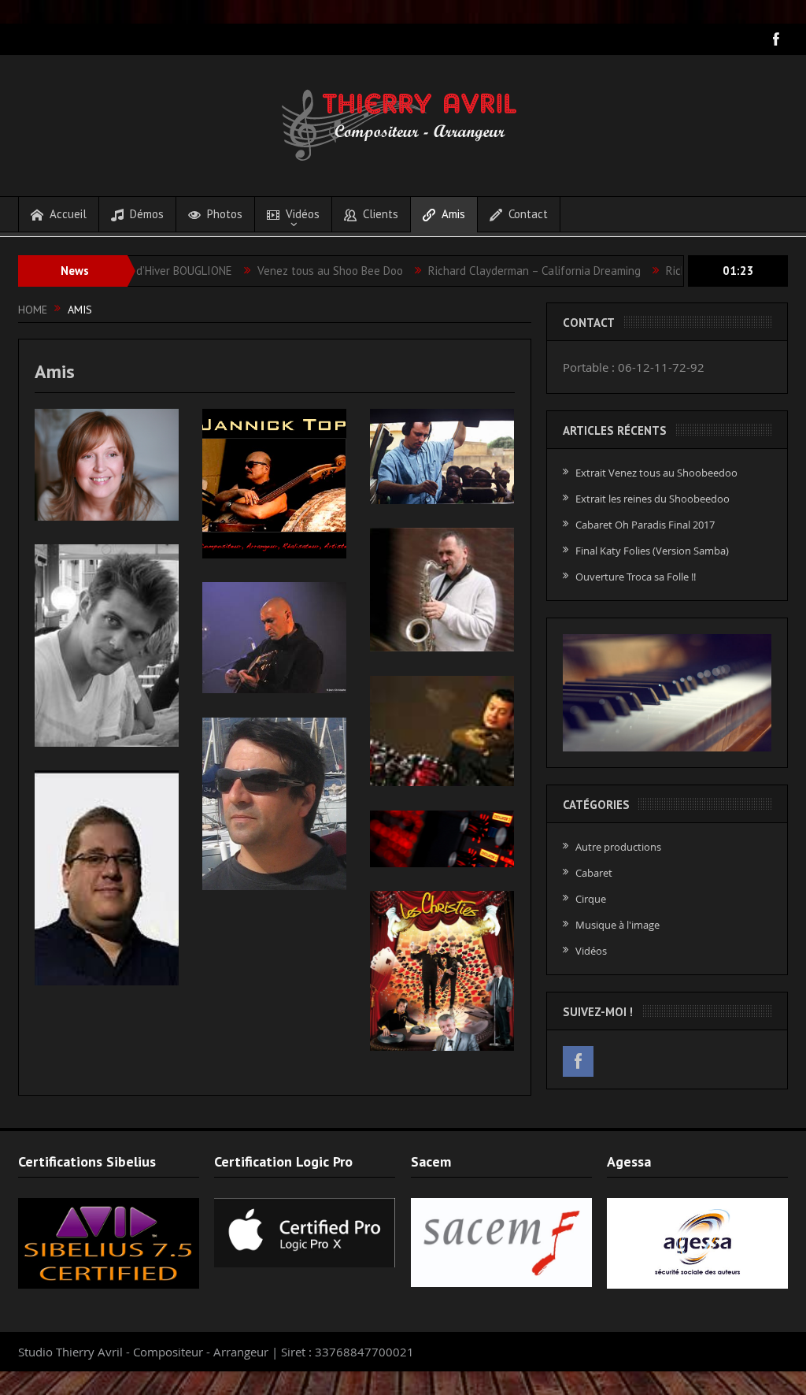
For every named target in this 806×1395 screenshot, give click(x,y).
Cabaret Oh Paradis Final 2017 (645, 525)
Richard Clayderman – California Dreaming (491, 270)
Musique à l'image (617, 925)
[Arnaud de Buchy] (442, 457)
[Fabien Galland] (274, 638)
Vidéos (303, 213)
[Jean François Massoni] (274, 804)
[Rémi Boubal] (107, 645)
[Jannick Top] (274, 483)
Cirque (590, 899)
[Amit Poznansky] (107, 878)
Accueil (68, 213)
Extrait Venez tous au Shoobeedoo (656, 473)
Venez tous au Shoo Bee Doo (287, 270)
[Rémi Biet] (442, 589)
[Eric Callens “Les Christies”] (442, 971)
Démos (147, 213)
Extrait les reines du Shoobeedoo (652, 499)
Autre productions (618, 847)
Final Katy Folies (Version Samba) (652, 551)
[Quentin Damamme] (442, 731)
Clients (380, 213)
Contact (528, 213)
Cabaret (593, 873)
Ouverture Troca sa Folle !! (635, 577)
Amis (453, 213)
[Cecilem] (107, 465)
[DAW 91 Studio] (442, 839)
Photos (224, 213)
